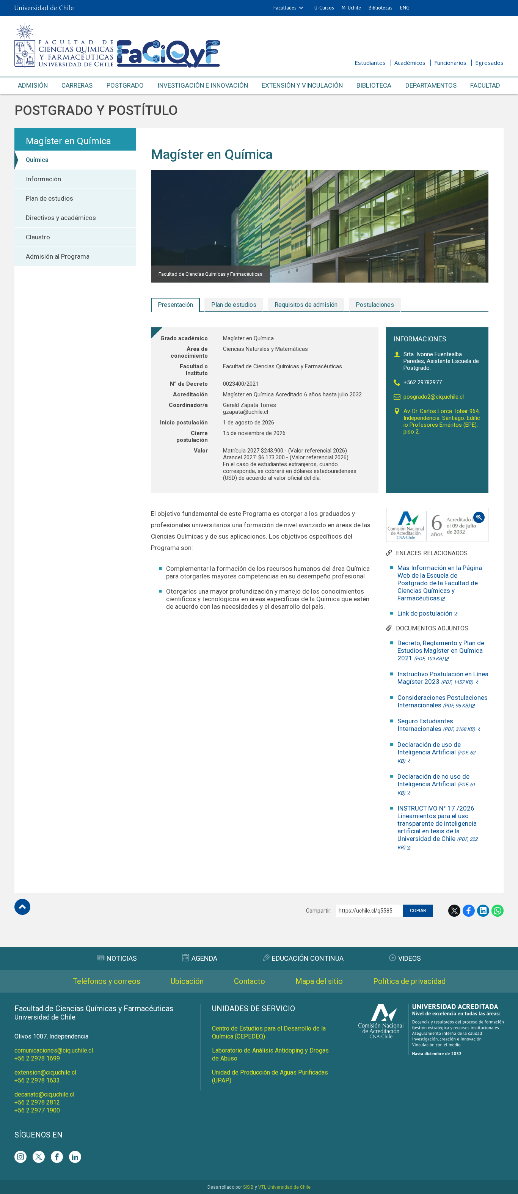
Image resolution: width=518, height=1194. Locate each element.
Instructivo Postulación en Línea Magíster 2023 (442, 677)
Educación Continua (308, 958)
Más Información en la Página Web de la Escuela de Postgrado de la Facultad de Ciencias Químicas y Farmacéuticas (439, 583)
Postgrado (125, 85)
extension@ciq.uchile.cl (45, 1072)
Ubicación (187, 981)
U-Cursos (324, 8)
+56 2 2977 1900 (37, 1110)
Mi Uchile (351, 8)
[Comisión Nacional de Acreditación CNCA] (431, 1053)
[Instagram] (20, 1157)
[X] (39, 1157)
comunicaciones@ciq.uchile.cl (53, 1050)
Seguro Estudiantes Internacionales (436, 724)
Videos (409, 958)
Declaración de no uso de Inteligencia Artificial (436, 784)
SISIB (248, 1187)
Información (43, 179)
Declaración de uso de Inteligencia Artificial (436, 752)
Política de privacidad (409, 981)
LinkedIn (483, 911)
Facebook (469, 911)
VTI (261, 1187)
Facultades (285, 8)
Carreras (77, 85)
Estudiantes (370, 62)
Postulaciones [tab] (375, 304)
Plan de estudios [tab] (233, 304)
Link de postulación (424, 613)
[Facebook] (57, 1157)
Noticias (122, 958)
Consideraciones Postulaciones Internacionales (442, 701)
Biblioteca (373, 85)
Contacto (249, 981)
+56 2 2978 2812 (37, 1102)
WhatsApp (497, 911)
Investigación (202, 85)
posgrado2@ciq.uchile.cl (433, 396)
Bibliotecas (380, 8)
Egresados (489, 62)
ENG (405, 8)
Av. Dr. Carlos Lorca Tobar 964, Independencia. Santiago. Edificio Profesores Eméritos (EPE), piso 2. (441, 421)
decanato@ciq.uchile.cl (44, 1094)
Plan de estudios (49, 198)
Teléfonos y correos (106, 981)
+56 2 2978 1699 (37, 1058)
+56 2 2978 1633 (37, 1080)
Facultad (485, 85)
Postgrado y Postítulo (96, 110)
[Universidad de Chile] (44, 8)
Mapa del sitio (319, 981)
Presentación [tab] (175, 304)
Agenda (204, 958)
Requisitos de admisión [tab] (306, 304)
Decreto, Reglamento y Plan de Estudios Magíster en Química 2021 (440, 650)
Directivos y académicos (61, 218)
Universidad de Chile (289, 1187)
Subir (22, 907)
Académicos (409, 62)
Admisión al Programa (57, 256)
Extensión (302, 85)
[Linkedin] (75, 1157)
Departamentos (431, 85)
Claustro (38, 237)
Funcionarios (450, 62)
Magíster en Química (68, 141)
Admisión (33, 85)
